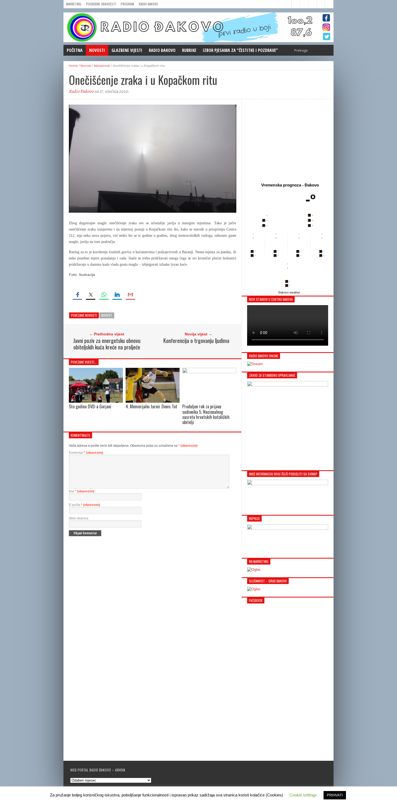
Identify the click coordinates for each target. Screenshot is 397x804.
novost (106, 315)
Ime (81, 491)
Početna (75, 50)
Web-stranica (78, 518)
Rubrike (189, 50)
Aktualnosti (102, 66)
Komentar (86, 453)
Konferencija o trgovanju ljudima (196, 340)
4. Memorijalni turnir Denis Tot (151, 406)
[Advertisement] (288, 140)
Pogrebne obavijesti (101, 4)
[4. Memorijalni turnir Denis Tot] (153, 401)
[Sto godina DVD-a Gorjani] (96, 401)
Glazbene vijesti (127, 50)
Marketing (73, 4)
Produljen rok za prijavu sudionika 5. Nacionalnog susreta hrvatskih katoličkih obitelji (206, 414)
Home (73, 66)
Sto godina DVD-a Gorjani (90, 406)
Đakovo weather (289, 292)
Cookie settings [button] (303, 795)
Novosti (97, 50)
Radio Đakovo (148, 4)
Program (127, 4)
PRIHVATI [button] (335, 795)
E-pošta (84, 505)
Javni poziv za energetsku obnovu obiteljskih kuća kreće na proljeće (106, 343)
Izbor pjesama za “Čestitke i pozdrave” (240, 50)
